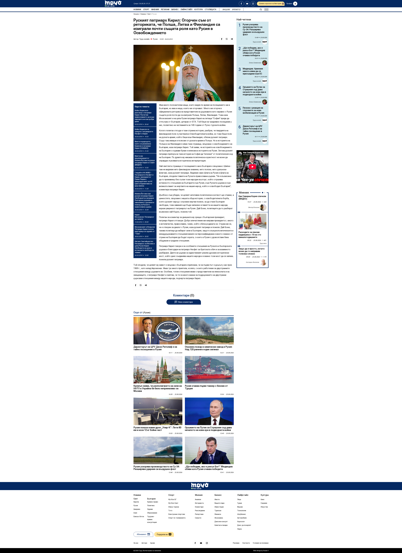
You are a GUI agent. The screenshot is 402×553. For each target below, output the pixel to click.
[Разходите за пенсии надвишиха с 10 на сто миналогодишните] (252, 221)
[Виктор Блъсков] (263, 207)
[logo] (113, 4)
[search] (261, 9)
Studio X (266, 550)
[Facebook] (241, 3)
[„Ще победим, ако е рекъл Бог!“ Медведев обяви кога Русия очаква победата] (209, 450)
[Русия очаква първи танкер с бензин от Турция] (209, 370)
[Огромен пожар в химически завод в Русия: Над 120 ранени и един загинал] (209, 330)
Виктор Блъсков (253, 207)
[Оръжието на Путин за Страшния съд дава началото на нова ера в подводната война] (209, 411)
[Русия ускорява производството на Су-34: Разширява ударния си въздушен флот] (157, 450)
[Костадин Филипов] (263, 262)
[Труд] (200, 486)
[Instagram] (253, 3)
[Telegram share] (232, 39)
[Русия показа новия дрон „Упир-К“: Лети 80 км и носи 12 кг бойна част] (157, 411)
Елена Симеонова (255, 63)
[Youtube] (247, 3)
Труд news (263, 243)
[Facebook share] (222, 39)
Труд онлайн (144, 39)
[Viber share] (227, 39)
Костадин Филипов (252, 262)
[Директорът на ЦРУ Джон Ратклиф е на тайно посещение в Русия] (157, 330)
